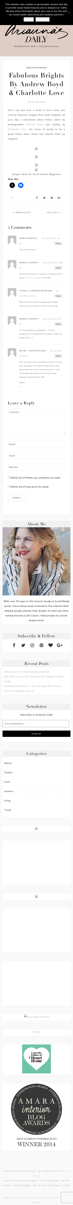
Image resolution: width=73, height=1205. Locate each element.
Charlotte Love (17, 129)
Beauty (8, 763)
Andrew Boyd (34, 124)
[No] (68, 12)
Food (7, 781)
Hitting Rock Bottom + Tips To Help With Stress (32, 686)
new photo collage (33, 278)
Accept (28, 19)
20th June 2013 (36, 102)
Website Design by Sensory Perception (26, 1198)
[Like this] (11, 197)
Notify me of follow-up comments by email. (36, 477)
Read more (42, 19)
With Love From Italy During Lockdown (27, 671)
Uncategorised (36, 67)
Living (7, 800)
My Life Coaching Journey (19, 690)
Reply (58, 243)
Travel (7, 810)
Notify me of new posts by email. (30, 486)
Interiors (9, 791)
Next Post (52, 212)
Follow (36, 1031)
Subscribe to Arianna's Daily (36, 714)
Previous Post (23, 212)
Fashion (8, 772)
